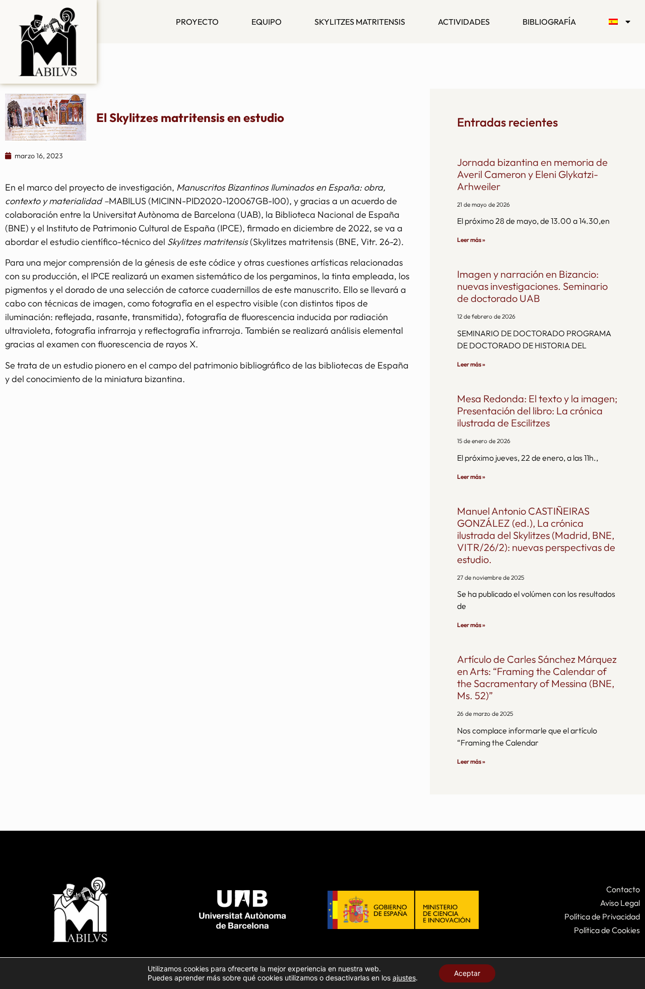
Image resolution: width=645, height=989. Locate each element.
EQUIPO (266, 22)
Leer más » (471, 239)
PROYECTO (197, 22)
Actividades (464, 22)
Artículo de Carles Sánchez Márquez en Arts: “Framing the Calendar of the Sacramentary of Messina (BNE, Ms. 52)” (537, 677)
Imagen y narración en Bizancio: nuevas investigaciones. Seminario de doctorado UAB (532, 286)
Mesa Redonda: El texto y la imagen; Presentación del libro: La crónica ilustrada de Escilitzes (537, 410)
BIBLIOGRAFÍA (549, 22)
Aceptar (467, 973)
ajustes (404, 977)
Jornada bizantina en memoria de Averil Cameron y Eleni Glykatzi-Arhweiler (532, 174)
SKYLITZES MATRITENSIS (359, 22)
